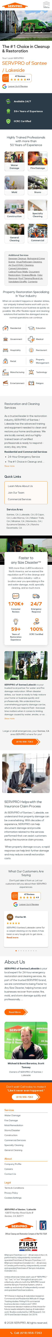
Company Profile (12, 1164)
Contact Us (10, 1174)
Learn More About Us (20, 486)
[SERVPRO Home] (15, 5)
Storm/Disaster (12, 1130)
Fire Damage (11, 1120)
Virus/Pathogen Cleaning (29, 261)
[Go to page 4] (23, 950)
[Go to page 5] (26, 950)
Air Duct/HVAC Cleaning (20, 265)
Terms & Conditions (14, 1188)
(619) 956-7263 (24, 741)
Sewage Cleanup (17, 258)
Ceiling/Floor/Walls (18, 271)
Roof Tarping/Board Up (30, 278)
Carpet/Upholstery (18, 268)
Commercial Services (19, 499)
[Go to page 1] (16, 950)
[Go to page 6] (28, 950)
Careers (8, 1169)
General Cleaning (13, 1150)
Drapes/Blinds (29, 275)
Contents (32, 281)
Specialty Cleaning (13, 1145)
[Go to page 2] (18, 950)
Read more (12, 937)
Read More (15, 1012)
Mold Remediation (13, 1125)
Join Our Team (16, 492)
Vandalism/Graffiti (17, 281)
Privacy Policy (11, 1193)
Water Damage (12, 1115)
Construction (10, 1135)
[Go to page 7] (31, 950)
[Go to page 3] (21, 950)
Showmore (9, 466)
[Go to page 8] (33, 950)
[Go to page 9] (36, 950)
